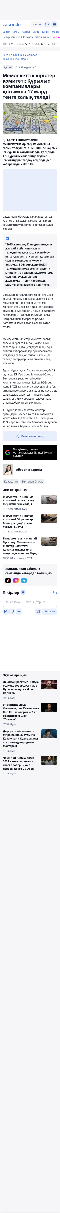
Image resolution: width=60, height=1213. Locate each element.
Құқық (45, 31)
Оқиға (36, 31)
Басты (6, 54)
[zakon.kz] (12, 24)
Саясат (6, 31)
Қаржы (26, 31)
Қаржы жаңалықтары (15, 58)
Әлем (16, 31)
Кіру (54, 592)
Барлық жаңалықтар (25, 54)
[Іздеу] (47, 24)
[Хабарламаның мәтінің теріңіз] (30, 602)
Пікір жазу (49, 611)
